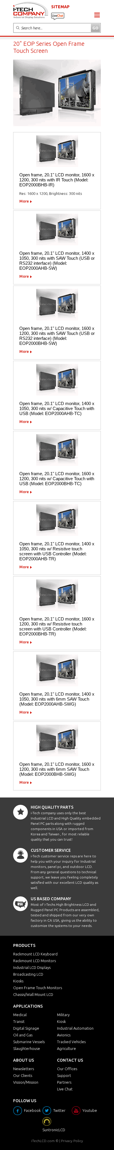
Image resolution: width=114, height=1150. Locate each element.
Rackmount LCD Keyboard (35, 954)
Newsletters (23, 1069)
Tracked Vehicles (71, 1042)
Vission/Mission (25, 1082)
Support (64, 1075)
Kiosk (61, 1021)
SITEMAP (60, 6)
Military (63, 1015)
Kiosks (18, 981)
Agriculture (66, 1048)
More (24, 201)
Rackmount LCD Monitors (34, 961)
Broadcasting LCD (28, 974)
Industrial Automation (75, 1028)
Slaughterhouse (26, 1048)
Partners (64, 1082)
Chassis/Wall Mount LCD (33, 994)
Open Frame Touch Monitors (37, 988)
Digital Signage (26, 1028)
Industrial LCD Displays (32, 967)
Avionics (63, 1035)
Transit (19, 1021)
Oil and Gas (22, 1035)
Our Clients (22, 1075)
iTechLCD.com (43, 1141)
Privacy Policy (72, 1141)
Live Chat (64, 1089)
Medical (20, 1015)
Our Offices (67, 1069)
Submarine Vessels (29, 1042)
